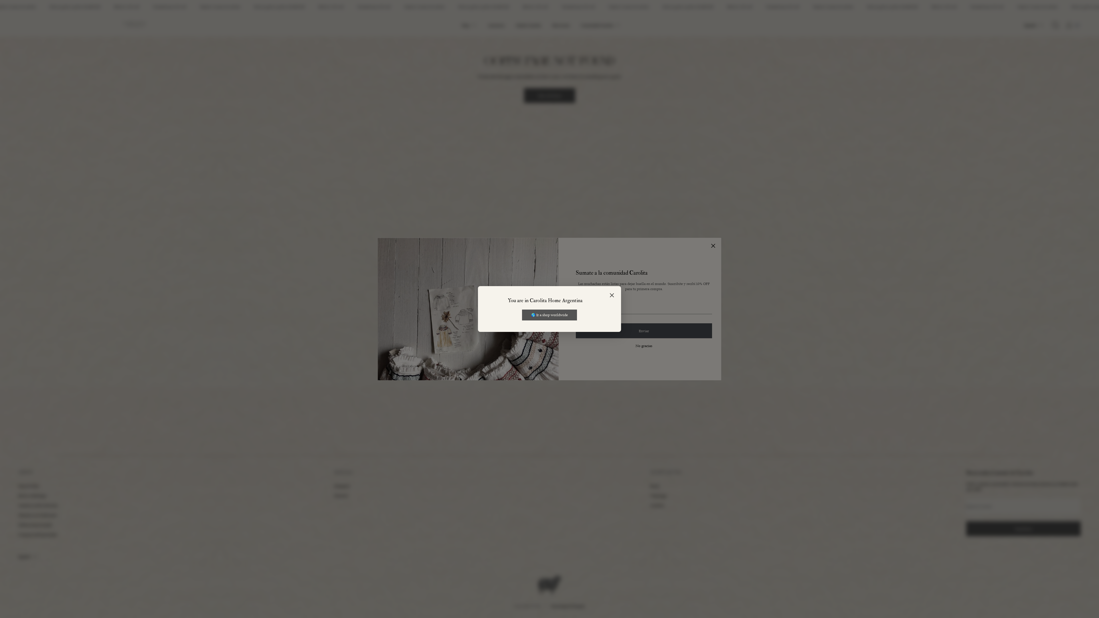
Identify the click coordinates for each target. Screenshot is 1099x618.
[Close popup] (612, 295)
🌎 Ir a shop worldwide (549, 314)
